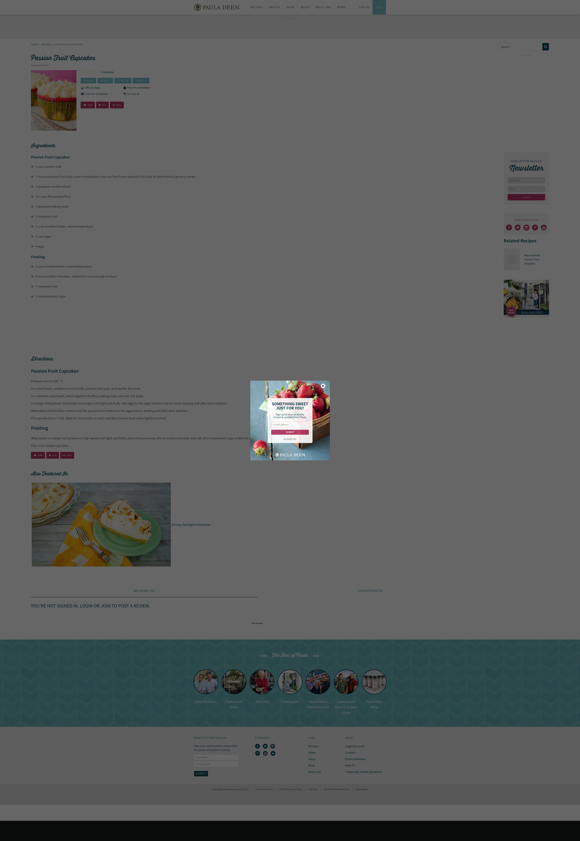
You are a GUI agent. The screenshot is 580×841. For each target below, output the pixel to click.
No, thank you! (290, 438)
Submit (290, 432)
